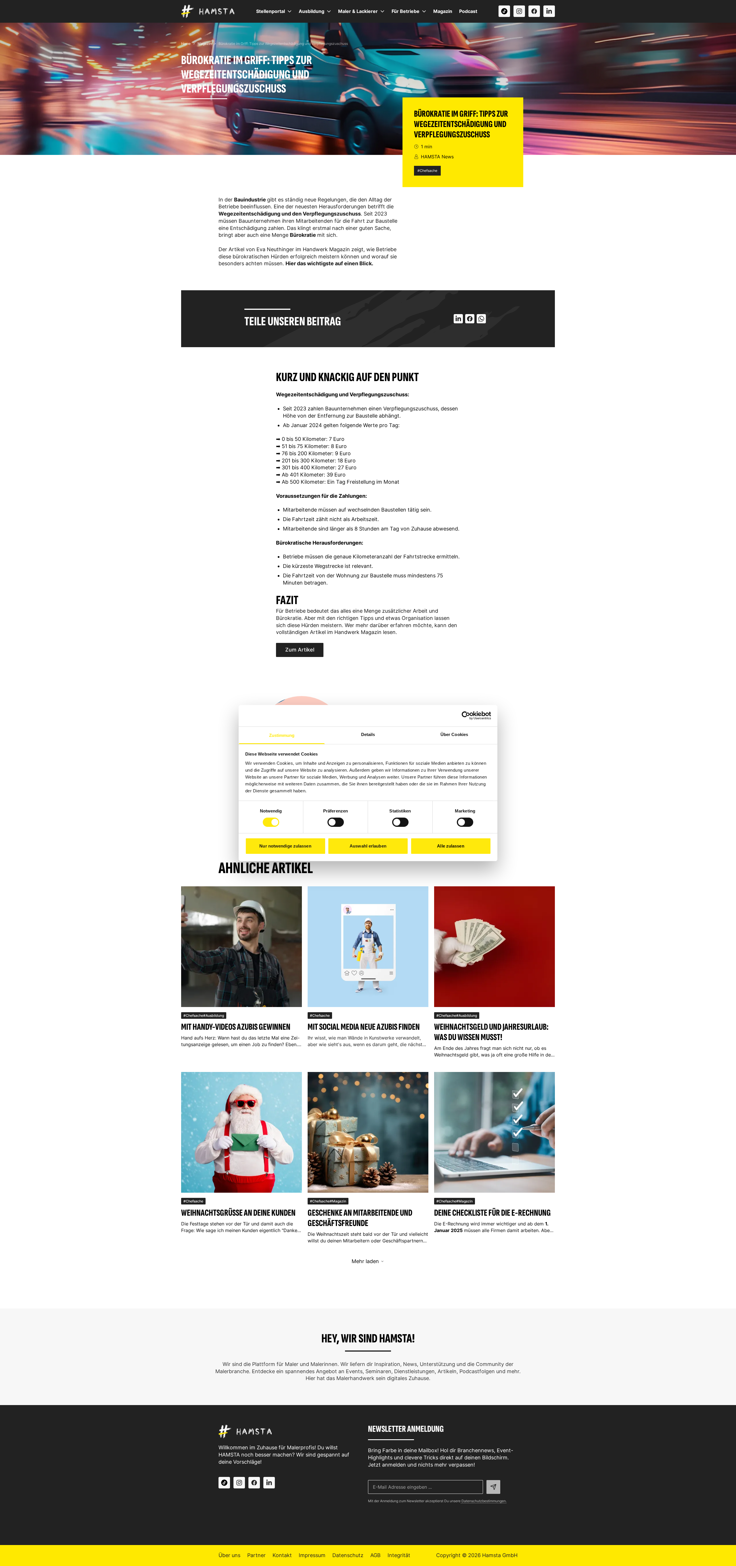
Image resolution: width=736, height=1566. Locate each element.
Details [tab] (368, 734)
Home (186, 43)
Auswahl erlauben (368, 845)
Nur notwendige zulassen (285, 845)
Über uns (229, 1555)
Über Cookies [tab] (454, 734)
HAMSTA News (437, 157)
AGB (375, 1555)
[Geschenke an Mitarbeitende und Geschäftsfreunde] (368, 1132)
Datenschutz (347, 1555)
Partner (256, 1555)
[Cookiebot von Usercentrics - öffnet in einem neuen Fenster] (466, 715)
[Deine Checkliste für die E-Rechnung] (494, 1132)
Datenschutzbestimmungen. (484, 1501)
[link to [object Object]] (504, 11)
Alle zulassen (450, 845)
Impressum (312, 1555)
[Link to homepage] (208, 11)
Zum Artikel (299, 650)
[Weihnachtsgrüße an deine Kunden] (241, 1132)
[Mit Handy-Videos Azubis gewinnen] (241, 946)
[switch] (335, 822)
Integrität (399, 1555)
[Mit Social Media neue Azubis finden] (368, 946)
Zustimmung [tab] (282, 735)
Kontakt (282, 1555)
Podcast (468, 11)
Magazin (442, 11)
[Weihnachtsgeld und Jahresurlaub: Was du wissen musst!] (494, 946)
